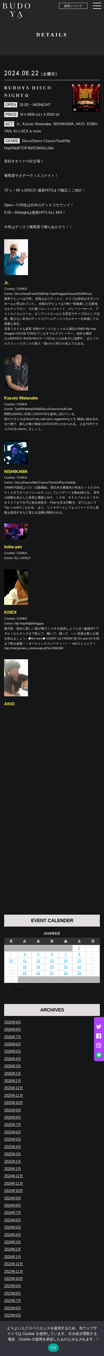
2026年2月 (12, 1073)
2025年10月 (13, 1103)
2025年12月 (13, 1088)
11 (25, 961)
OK (53, 1347)
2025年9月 (12, 1110)
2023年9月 (12, 1286)
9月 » (20, 986)
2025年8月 (12, 1117)
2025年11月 (13, 1095)
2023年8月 (12, 1293)
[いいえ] (97, 1338)
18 (25, 967)
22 (79, 967)
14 (66, 961)
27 (52, 973)
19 (38, 967)
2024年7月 (12, 1213)
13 (52, 961)
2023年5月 (12, 1315)
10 (11, 961)
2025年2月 (12, 1161)
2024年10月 (13, 1191)
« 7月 (8, 986)
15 (79, 961)
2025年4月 (12, 1147)
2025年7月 (12, 1125)
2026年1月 (12, 1081)
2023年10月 (13, 1279)
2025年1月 (12, 1169)
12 (38, 961)
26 (38, 973)
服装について (73, 5)
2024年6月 (12, 1220)
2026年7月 (12, 1037)
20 (52, 967)
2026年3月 (12, 1066)
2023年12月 (13, 1264)
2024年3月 (12, 1242)
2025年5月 (12, 1139)
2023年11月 (13, 1271)
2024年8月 (12, 1205)
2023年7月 (12, 1301)
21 (66, 967)
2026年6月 (12, 1044)
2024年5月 (12, 1227)
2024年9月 (12, 1198)
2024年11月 (13, 1183)
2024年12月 (13, 1176)
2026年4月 (12, 1059)
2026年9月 (12, 1022)
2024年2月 (12, 1249)
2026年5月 (12, 1051)
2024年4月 (12, 1235)
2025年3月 (12, 1154)
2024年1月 (12, 1257)
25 (25, 973)
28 (66, 973)
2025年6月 (12, 1132)
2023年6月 (12, 1308)
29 (79, 973)
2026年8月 (12, 1029)
